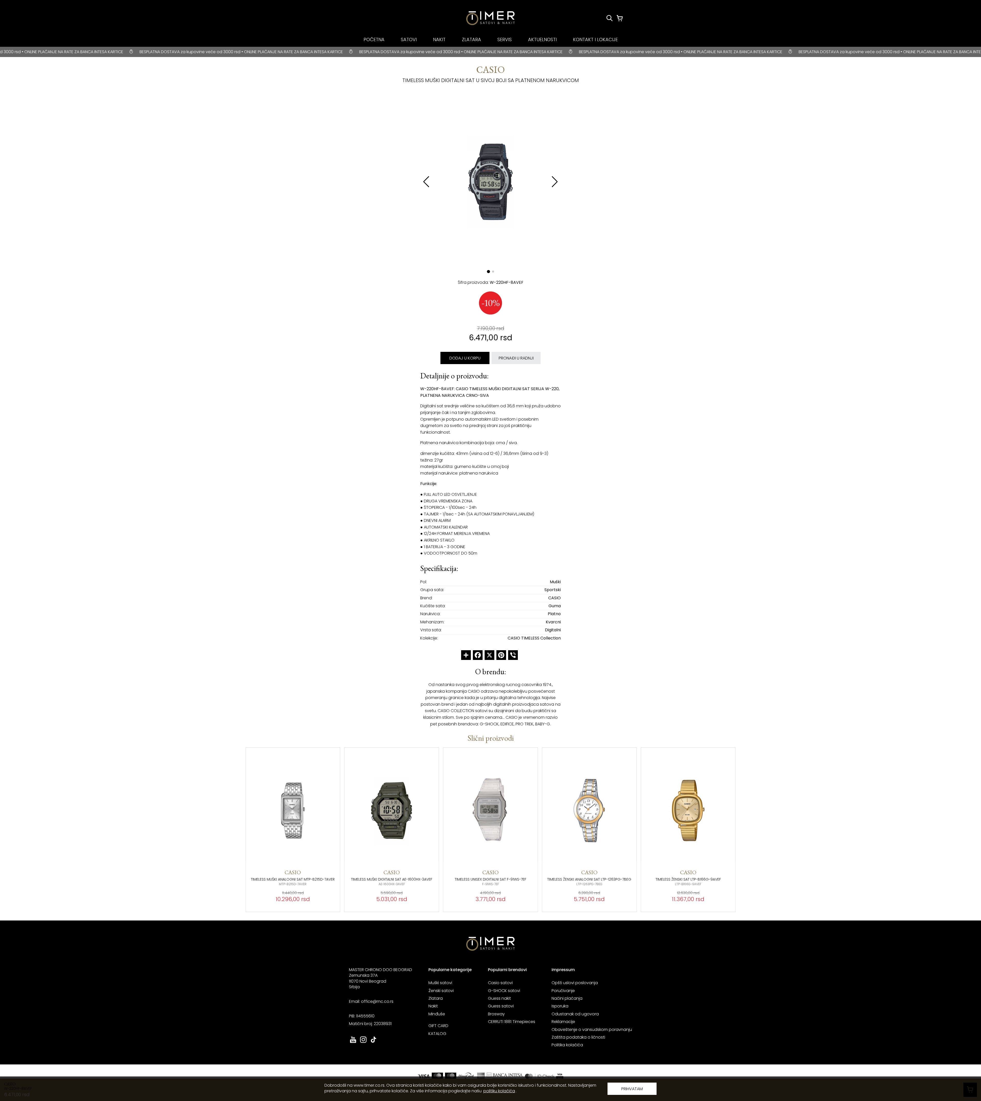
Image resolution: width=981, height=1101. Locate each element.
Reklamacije (563, 1022)
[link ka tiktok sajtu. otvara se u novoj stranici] (373, 1042)
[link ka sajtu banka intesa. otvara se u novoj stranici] (505, 1076)
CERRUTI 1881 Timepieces (511, 1022)
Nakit (433, 1006)
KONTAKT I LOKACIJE (595, 39)
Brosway (496, 1014)
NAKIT (439, 39)
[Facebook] (478, 655)
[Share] (466, 655)
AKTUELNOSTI (542, 39)
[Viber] (513, 655)
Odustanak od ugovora (575, 1014)
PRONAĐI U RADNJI (516, 358)
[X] (489, 655)
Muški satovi (440, 983)
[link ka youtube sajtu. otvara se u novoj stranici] (353, 1042)
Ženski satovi (441, 991)
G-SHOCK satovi (504, 991)
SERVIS (504, 39)
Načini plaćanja (567, 998)
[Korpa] (620, 18)
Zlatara (435, 998)
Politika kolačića (567, 1045)
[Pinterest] (501, 655)
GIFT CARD (438, 1026)
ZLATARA (471, 39)
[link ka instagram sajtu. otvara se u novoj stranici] (363, 1042)
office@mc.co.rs (377, 1001)
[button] (554, 181)
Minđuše (436, 1014)
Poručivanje (563, 991)
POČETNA (374, 39)
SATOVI (409, 39)
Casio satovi (500, 983)
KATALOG (437, 1034)
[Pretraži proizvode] (609, 18)
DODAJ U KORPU (465, 358)
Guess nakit (499, 998)
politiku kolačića (499, 1091)
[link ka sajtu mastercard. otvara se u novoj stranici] (539, 1076)
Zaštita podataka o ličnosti (578, 1037)
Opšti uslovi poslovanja (575, 983)
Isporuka (560, 1006)
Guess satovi (501, 1006)
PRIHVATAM (632, 1089)
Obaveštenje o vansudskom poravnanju (592, 1029)
